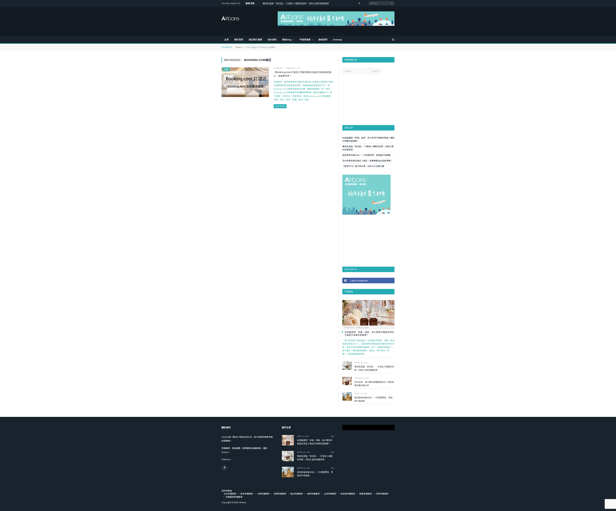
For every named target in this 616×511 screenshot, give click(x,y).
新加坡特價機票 (347, 493)
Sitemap (337, 39)
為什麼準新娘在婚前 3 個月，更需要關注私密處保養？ (367, 160)
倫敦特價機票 (313, 493)
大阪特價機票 (263, 493)
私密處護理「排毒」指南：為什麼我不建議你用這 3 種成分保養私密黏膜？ (369, 333)
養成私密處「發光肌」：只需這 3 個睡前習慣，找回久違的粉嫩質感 (296, 3)
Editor (350, 327)
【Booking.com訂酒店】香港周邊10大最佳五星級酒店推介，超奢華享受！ (302, 74)
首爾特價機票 (280, 493)
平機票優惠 (305, 39)
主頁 (226, 39)
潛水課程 (272, 39)
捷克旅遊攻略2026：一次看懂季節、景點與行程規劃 (366, 154)
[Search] (391, 39)
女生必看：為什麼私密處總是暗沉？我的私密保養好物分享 (374, 383)
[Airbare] (230, 17)
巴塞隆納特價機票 (234, 496)
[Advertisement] (368, 99)
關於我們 (238, 39)
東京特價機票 (246, 493)
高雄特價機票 (365, 493)
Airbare (279, 68)
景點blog (286, 39)
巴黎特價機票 (382, 493)
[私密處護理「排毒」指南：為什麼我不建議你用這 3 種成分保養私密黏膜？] (368, 313)
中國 (226, 69)
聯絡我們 (322, 39)
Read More (280, 106)
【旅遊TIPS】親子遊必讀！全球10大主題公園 (363, 166)
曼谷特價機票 (296, 493)
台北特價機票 (230, 493)
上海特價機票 (330, 493)
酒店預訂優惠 (255, 39)
